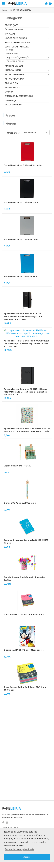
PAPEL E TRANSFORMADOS (17, 42)
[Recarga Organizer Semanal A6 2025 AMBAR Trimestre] (27, 532)
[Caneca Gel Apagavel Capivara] (27, 495)
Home (4, 10)
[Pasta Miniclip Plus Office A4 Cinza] (27, 231)
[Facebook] (3, 823)
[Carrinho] (50, 3)
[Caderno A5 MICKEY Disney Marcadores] (27, 642)
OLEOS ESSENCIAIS (14, 104)
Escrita (9, 49)
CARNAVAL (10, 33)
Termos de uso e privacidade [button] (19, 849)
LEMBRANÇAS (11, 100)
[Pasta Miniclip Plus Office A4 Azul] (27, 268)
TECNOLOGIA (11, 83)
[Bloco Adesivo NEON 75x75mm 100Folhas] (27, 605)
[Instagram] (7, 823)
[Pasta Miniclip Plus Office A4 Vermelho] (27, 157)
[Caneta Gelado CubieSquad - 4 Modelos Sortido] (27, 569)
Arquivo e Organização (17, 57)
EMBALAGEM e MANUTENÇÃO (19, 96)
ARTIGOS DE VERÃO (14, 78)
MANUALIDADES (12, 87)
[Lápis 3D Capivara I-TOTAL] (27, 458)
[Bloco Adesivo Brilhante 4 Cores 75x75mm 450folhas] (27, 679)
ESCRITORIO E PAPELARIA (17, 46)
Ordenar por (13, 132)
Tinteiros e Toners (15, 61)
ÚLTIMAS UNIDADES (14, 29)
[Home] (17, 3)
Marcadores (12, 53)
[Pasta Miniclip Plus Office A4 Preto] (27, 194)
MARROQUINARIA (13, 70)
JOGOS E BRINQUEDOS (16, 38)
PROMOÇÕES (11, 25)
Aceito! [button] (27, 857)
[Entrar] (46, 3)
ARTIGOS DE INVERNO (15, 74)
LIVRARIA (9, 91)
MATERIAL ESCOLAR (14, 65)
